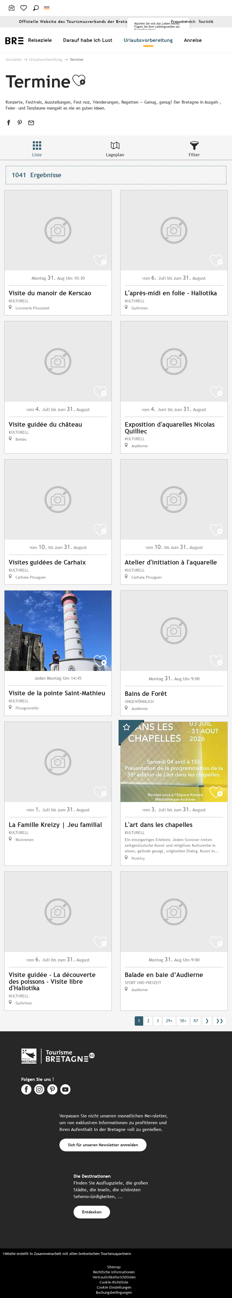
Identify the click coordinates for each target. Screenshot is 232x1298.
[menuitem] (41, 40)
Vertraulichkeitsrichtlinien (114, 1277)
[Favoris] (24, 8)
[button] (36, 8)
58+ (183, 1020)
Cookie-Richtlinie (114, 1282)
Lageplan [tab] (115, 154)
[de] (47, 8)
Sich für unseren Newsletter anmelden (103, 1144)
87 (196, 1020)
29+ (169, 1020)
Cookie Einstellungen (114, 1287)
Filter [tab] (194, 154)
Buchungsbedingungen (114, 1292)
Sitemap (114, 1267)
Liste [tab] (37, 154)
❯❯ (219, 1020)
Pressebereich (183, 22)
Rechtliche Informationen (114, 1272)
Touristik (205, 22)
